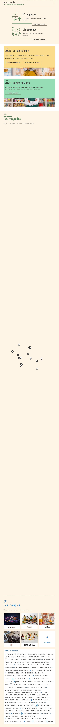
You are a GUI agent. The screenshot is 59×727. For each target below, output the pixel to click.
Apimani (7, 657)
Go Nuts (24, 679)
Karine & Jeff (17, 685)
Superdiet (8, 716)
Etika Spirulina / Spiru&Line (14, 676)
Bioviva (28, 662)
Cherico (42, 665)
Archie (13, 657)
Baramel (23, 659)
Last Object (8, 695)
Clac (47, 665)
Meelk (25, 703)
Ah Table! (23, 654)
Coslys (7, 670)
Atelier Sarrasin (33, 657)
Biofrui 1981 (8, 662)
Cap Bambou (26, 665)
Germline (18, 679)
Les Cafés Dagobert (43, 697)
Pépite (7, 713)
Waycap (50, 722)
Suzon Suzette (24, 716)
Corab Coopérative (46, 667)
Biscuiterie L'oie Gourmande (41, 662)
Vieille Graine (39, 722)
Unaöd (29, 722)
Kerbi (24, 685)
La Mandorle (38, 690)
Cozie (26, 670)
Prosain (39, 711)
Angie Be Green (32, 654)
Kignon (30, 685)
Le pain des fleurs (42, 695)
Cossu (21, 670)
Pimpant (50, 708)
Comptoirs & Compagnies (21, 667)
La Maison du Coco (26, 690)
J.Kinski (18, 682)
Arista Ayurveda (22, 657)
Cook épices (34, 667)
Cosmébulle (14, 670)
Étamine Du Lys (39, 673)
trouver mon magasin (13, 62)
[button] (31, 358)
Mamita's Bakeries (10, 703)
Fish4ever (8, 679)
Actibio (17, 654)
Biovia (22, 662)
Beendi (30, 659)
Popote (27, 711)
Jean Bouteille (38, 682)
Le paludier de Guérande (12, 697)
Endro (17, 673)
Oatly (24, 708)
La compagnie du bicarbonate (36, 687)
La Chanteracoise (20, 687)
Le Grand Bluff (18, 695)
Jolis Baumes (48, 682)
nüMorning (8, 708)
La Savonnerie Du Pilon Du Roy (31, 692)
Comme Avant (9, 667)
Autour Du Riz (45, 657)
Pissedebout (20, 711)
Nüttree (15, 708)
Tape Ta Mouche (42, 719)
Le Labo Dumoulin (30, 695)
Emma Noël (11, 673)
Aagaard (10, 654)
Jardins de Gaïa (27, 682)
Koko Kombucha (38, 685)
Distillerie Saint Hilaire (43, 670)
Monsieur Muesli (39, 703)
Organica (34, 708)
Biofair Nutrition (47, 659)
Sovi (43, 713)
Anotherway (42, 654)
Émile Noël (27, 676)
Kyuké (46, 685)
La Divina (16, 690)
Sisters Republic (35, 713)
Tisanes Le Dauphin (11, 722)
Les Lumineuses (9, 700)
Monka (31, 703)
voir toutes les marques (32, 62)
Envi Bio (23, 673)
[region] (29, 359)
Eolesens (30, 673)
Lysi (27, 700)
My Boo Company (29, 705)
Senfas (26, 713)
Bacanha (10, 659)
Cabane (19, 665)
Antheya (50, 654)
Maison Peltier (37, 700)
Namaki (40, 705)
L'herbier (10, 687)
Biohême (16, 662)
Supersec (15, 716)
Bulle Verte (8, 665)
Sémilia (32, 716)
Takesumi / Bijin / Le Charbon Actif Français (22, 719)
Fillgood (45, 676)
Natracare (47, 705)
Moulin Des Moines (10, 705)
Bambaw (17, 659)
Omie (28, 708)
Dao (33, 670)
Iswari (10, 682)
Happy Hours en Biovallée (40, 679)
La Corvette (8, 690)
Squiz (48, 713)
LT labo (18, 700)
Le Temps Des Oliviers (28, 697)
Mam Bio (45, 700)
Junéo (6, 685)
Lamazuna (45, 692)
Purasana (47, 711)
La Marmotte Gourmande (12, 692)
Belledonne (37, 659)
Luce (23, 700)
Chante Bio (34, 665)
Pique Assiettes (10, 711)
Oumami (41, 708)
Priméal (33, 711)
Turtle (20, 722)
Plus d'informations (13, 93)
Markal (20, 703)
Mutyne (20, 705)
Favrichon (38, 676)
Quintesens (16, 713)
